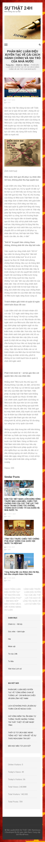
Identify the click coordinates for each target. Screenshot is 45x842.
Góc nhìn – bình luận (16, 631)
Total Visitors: (14, 794)
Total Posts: (13, 802)
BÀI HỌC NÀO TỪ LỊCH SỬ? (19, 746)
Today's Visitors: (15, 779)
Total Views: (13, 787)
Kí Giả (8, 102)
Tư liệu (11, 661)
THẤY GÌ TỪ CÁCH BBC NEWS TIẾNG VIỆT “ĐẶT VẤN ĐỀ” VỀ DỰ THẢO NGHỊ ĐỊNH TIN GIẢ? (22, 735)
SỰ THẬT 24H (18, 8)
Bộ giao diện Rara (24, 832)
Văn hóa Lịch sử (15, 669)
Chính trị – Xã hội (15, 624)
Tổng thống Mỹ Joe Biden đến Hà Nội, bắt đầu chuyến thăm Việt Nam (21, 573)
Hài (9, 639)
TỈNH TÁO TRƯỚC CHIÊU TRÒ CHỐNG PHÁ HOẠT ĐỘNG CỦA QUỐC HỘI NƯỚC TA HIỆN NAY (21, 541)
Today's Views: (15, 772)
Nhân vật (11, 646)
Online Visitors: (15, 764)
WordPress (23, 834)
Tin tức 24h (12, 654)
